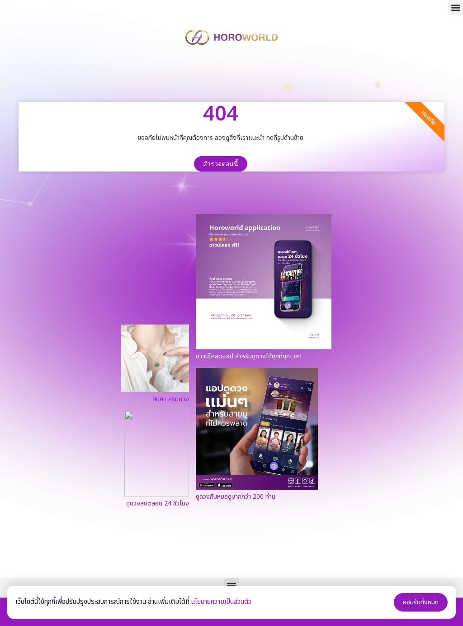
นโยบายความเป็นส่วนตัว (221, 602)
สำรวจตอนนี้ (220, 163)
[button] (455, 7)
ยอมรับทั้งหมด (421, 602)
